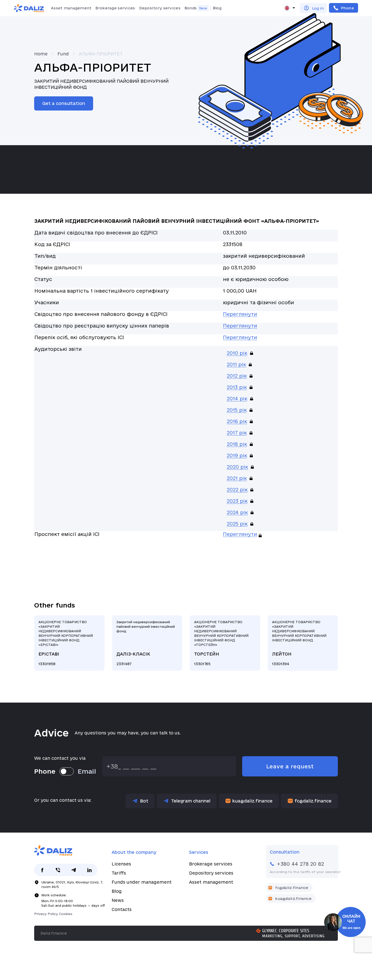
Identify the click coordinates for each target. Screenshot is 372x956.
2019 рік (237, 455)
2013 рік (237, 387)
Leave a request (290, 766)
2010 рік (237, 353)
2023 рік (237, 501)
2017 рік (237, 433)
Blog (217, 8)
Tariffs (119, 873)
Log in (318, 8)
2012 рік (237, 376)
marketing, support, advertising (293, 936)
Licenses (121, 863)
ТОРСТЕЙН (225, 643)
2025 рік (237, 524)
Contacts (122, 909)
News (118, 900)
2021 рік (237, 478)
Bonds (190, 8)
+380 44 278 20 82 (343, 8)
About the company (134, 852)
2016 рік (237, 421)
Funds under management (142, 882)
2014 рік (237, 398)
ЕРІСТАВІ (69, 643)
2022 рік (237, 489)
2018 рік (237, 444)
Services (198, 852)
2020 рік (237, 467)
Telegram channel (190, 800)
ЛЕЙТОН (303, 643)
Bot (144, 800)
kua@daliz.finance (252, 800)
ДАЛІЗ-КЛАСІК (147, 643)
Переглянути (240, 314)
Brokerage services (115, 8)
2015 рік (237, 410)
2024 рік (237, 512)
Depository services (159, 8)
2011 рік (236, 364)
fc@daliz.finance (313, 800)
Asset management (71, 8)
